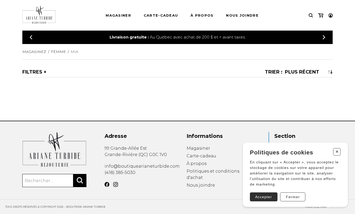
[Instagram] (115, 184)
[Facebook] (107, 184)
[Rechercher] (79, 180)
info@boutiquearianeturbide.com (142, 166)
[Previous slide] (31, 37)
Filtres (32, 72)
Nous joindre (242, 15)
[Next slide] (324, 37)
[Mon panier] (320, 15)
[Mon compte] (330, 15)
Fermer (293, 197)
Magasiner (118, 15)
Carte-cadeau (161, 15)
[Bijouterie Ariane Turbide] (54, 149)
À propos (202, 15)
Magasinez (34, 51)
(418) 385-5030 (120, 172)
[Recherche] (311, 15)
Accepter (263, 197)
